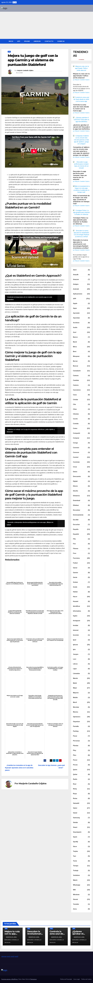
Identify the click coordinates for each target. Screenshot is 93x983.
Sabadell (76, 803)
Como (75, 428)
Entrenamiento (78, 515)
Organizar (76, 721)
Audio (75, 327)
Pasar (75, 736)
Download (76, 500)
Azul (74, 332)
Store (75, 846)
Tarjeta (75, 851)
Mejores (76, 692)
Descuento (77, 476)
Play (74, 750)
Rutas (75, 798)
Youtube (76, 904)
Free (74, 553)
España (75, 529)
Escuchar (76, 524)
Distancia (76, 495)
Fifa (74, 539)
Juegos (75, 654)
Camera (75, 385)
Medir (75, 683)
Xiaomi (75, 899)
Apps (75, 308)
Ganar (75, 568)
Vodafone (76, 875)
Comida (75, 423)
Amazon (76, 279)
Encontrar (76, 510)
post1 (8, 956)
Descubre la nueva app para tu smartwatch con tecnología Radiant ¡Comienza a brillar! (81, 244)
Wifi (74, 890)
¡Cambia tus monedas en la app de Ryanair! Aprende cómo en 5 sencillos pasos (19, 767)
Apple (75, 303)
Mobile (75, 697)
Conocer (76, 452)
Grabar (75, 582)
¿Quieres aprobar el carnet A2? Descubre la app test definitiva (81, 127)
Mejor (75, 688)
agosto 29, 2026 (11, 937)
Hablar (75, 592)
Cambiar (76, 380)
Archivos (76, 322)
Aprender (76, 313)
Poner (75, 760)
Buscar (75, 366)
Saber (75, 808)
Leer (74, 659)
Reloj (75, 789)
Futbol (75, 563)
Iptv (74, 649)
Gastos (75, 572)
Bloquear (76, 356)
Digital (75, 481)
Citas (75, 409)
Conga (75, 443)
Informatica (77, 611)
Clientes (76, 414)
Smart (75, 827)
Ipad (74, 640)
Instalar (75, 625)
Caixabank (77, 370)
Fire (74, 543)
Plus (74, 755)
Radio (75, 779)
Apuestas (76, 318)
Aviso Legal (76, 979)
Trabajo (75, 870)
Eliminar (76, 505)
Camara (75, 375)
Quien (75, 769)
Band (75, 342)
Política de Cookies (86, 979)
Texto (75, 861)
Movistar (76, 707)
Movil (75, 702)
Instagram (76, 620)
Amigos (75, 284)
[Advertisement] (46, 25)
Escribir (76, 519)
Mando (75, 678)
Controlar (76, 462)
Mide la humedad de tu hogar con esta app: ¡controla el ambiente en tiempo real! (81, 199)
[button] (90, 41)
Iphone (27, 41)
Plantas (75, 745)
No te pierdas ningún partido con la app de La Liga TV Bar (81, 257)
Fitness (75, 548)
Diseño (75, 491)
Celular (75, 399)
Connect (76, 447)
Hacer (75, 596)
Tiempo (75, 865)
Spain (75, 837)
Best (74, 351)
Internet (75, 630)
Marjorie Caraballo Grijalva (25, 70)
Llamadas (76, 673)
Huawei (75, 601)
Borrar (75, 361)
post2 (12, 956)
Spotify (75, 841)
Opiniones (76, 717)
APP (18, 41)
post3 (16, 956)
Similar (75, 822)
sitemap (3, 956)
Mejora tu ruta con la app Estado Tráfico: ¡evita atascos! (81, 76)
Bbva (75, 346)
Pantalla (76, 726)
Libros (75, 664)
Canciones (77, 390)
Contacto (49, 41)
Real (74, 784)
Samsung (76, 817)
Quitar (75, 774)
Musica (75, 712)
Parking (75, 731)
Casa (75, 395)
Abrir (75, 270)
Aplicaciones (77, 294)
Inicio (11, 41)
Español (76, 534)
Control (75, 457)
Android (37, 41)
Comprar (76, 438)
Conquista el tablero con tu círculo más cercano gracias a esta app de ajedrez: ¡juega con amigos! (81, 151)
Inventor (76, 635)
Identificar (76, 606)
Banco (75, 337)
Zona (75, 909)
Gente (75, 577)
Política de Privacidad (66, 979)
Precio (75, 765)
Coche (75, 419)
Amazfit (75, 274)
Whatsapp (76, 885)
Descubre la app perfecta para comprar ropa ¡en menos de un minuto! (80, 175)
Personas (76, 741)
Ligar (75, 668)
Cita (74, 404)
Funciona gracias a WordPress (9, 979)
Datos (75, 471)
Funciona (76, 558)
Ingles (75, 616)
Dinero (75, 486)
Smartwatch (77, 832)
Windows (76, 894)
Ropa (75, 793)
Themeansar (33, 979)
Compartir (76, 433)
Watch (75, 880)
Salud (75, 813)
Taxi (74, 856)
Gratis (75, 587)
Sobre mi (60, 41)
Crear (75, 467)
